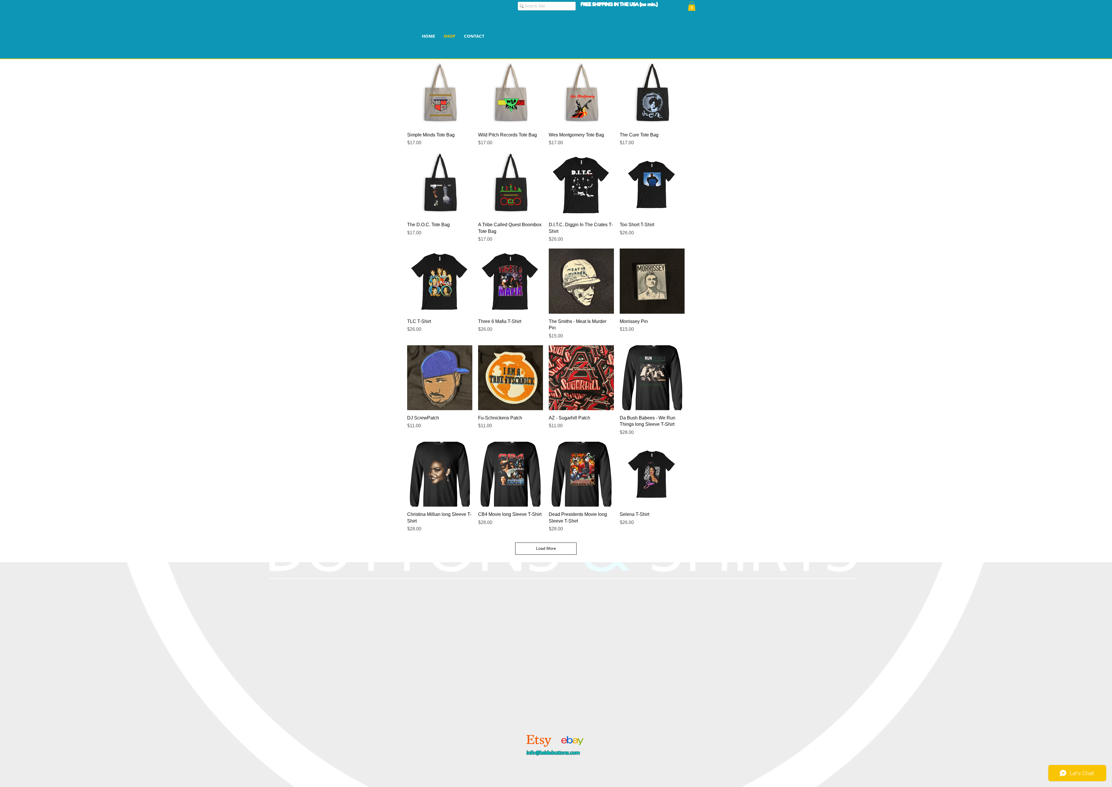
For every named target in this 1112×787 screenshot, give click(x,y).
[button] (692, 6)
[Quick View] (439, 94)
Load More (546, 548)
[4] (571, 740)
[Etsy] (538, 740)
